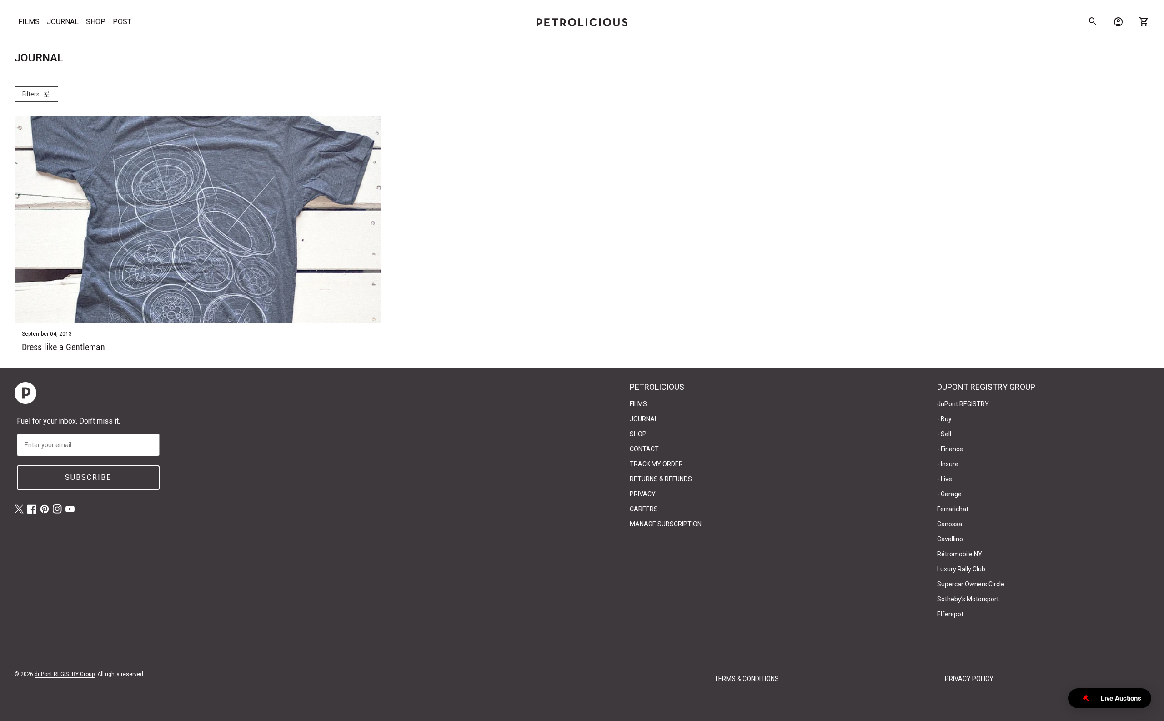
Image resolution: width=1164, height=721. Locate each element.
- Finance (950, 449)
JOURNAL (63, 21)
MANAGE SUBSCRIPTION (666, 524)
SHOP (95, 21)
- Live (944, 479)
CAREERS (644, 509)
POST (122, 21)
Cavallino (950, 539)
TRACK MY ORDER (656, 464)
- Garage (949, 494)
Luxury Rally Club (961, 569)
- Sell (944, 434)
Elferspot (950, 614)
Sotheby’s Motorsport (968, 599)
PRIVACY (643, 494)
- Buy (944, 419)
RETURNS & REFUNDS (661, 479)
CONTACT (644, 449)
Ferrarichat (952, 509)
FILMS (29, 21)
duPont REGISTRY (963, 404)
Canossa (949, 524)
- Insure (947, 464)
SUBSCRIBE (88, 477)
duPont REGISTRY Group (65, 674)
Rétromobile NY (959, 554)
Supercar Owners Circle (970, 584)
